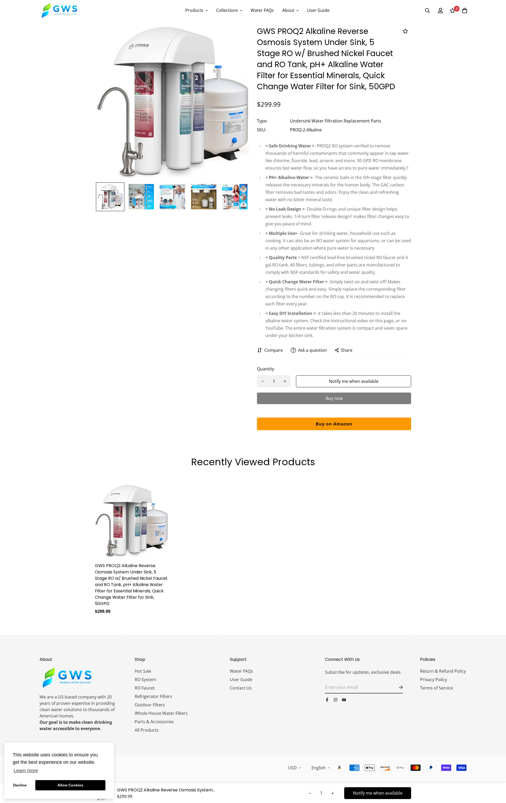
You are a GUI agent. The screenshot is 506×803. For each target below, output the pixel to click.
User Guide (318, 10)
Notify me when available (353, 381)
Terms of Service (436, 688)
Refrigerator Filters (153, 696)
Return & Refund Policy (443, 671)
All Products (147, 730)
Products (194, 10)
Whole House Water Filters (161, 713)
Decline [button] (20, 785)
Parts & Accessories (154, 722)
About (288, 10)
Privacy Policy (433, 679)
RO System (145, 679)
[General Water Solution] (59, 10)
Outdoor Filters (150, 705)
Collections (227, 10)
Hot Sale (143, 671)
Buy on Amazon (334, 424)
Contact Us (241, 688)
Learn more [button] (26, 770)
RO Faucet (145, 688)
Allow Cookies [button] (70, 785)
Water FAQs (262, 10)
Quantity (265, 369)
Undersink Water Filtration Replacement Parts (335, 121)
